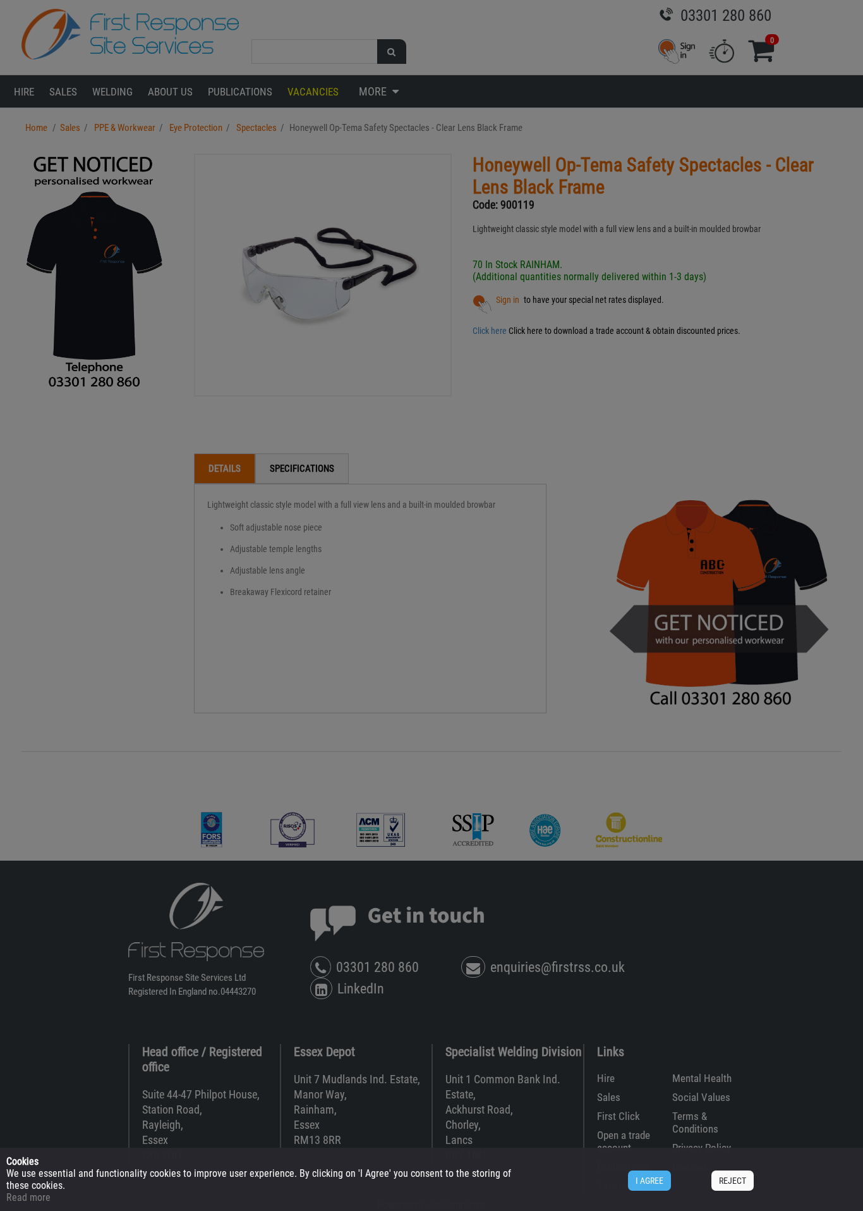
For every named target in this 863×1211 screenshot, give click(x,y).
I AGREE (649, 1181)
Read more (28, 1197)
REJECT (732, 1181)
